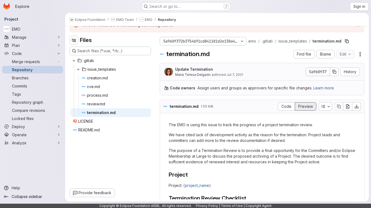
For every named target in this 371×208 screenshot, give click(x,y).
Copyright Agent (259, 206)
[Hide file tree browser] (74, 40)
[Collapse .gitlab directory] (74, 60)
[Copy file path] (346, 41)
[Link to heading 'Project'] (191, 174)
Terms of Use (232, 206)
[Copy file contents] (338, 106)
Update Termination (194, 69)
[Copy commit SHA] (334, 71)
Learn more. (324, 88)
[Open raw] (347, 106)
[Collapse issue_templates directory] (78, 69)
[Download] (356, 106)
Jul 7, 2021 (235, 75)
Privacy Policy (207, 206)
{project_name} (197, 185)
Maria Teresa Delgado (193, 75)
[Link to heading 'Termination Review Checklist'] (249, 198)
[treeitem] (111, 60)
